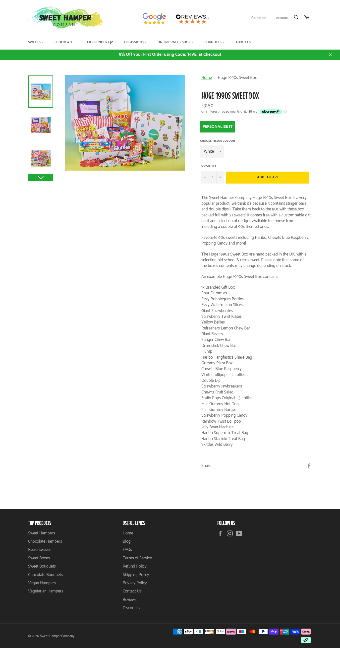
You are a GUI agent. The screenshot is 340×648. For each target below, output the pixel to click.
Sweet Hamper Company (57, 636)
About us (243, 42)
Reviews (129, 599)
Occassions (134, 42)
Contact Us (132, 591)
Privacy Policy (135, 583)
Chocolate (64, 42)
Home (206, 77)
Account (282, 18)
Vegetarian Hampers (45, 591)
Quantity (208, 166)
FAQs (127, 549)
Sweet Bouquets (42, 566)
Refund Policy (135, 566)
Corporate (258, 18)
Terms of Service (137, 558)
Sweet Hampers (41, 533)
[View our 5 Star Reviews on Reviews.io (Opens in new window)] (194, 19)
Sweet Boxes (39, 558)
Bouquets (213, 42)
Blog (127, 541)
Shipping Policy (136, 574)
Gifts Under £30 (100, 42)
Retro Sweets (39, 549)
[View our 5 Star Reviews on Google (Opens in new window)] (156, 19)
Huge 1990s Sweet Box (237, 77)
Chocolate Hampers (45, 541)
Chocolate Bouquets (45, 574)
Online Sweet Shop (174, 42)
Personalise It (217, 126)
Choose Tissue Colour (217, 141)
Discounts (131, 607)
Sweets (34, 42)
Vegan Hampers (42, 583)
